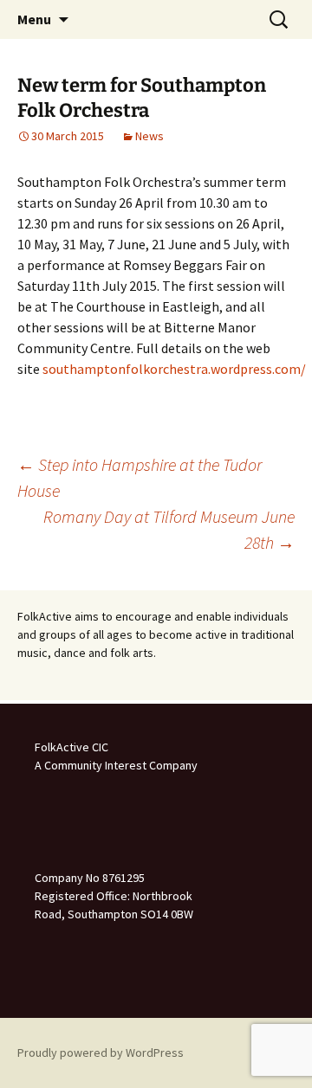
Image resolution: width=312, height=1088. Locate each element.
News (149, 136)
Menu (34, 19)
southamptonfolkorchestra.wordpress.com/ (174, 368)
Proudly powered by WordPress (100, 1052)
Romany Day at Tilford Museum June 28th (169, 529)
